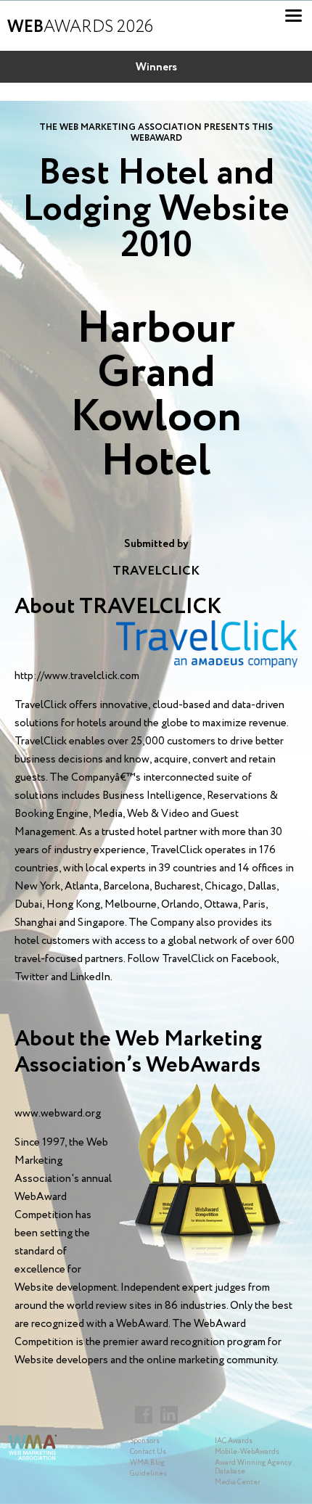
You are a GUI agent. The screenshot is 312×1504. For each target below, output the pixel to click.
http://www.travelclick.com (77, 676)
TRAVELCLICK (156, 571)
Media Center (237, 1482)
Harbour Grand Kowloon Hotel (156, 396)
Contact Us (148, 1452)
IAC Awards (234, 1441)
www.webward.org (58, 1114)
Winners (156, 67)
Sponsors (145, 1441)
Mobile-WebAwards (247, 1452)
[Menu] (293, 15)
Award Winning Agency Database (253, 1467)
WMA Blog (147, 1463)
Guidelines (148, 1473)
